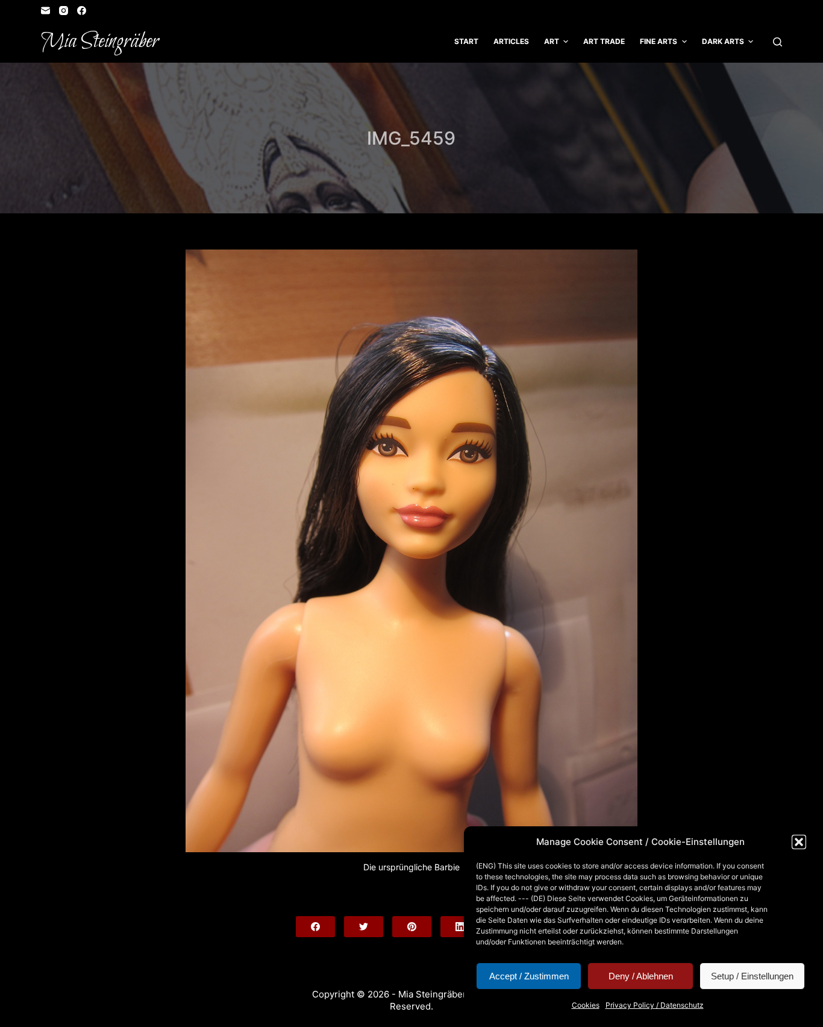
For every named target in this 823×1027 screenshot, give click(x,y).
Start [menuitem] (466, 41)
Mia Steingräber (99, 42)
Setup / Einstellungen (752, 976)
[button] (799, 842)
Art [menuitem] (551, 41)
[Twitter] (363, 926)
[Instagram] (63, 10)
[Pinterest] (411, 926)
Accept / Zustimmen (529, 976)
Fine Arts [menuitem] (658, 41)
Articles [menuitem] (511, 41)
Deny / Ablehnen (641, 976)
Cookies (585, 1005)
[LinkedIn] (460, 926)
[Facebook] (81, 10)
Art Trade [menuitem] (604, 41)
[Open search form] (777, 41)
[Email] (45, 10)
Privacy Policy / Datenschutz (655, 1005)
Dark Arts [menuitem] (723, 41)
